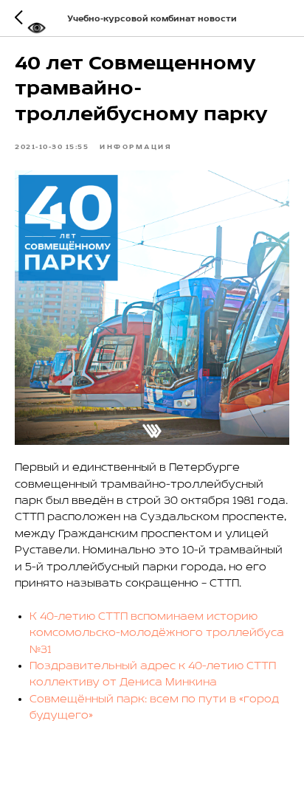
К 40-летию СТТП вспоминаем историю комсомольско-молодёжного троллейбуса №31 (157, 633)
